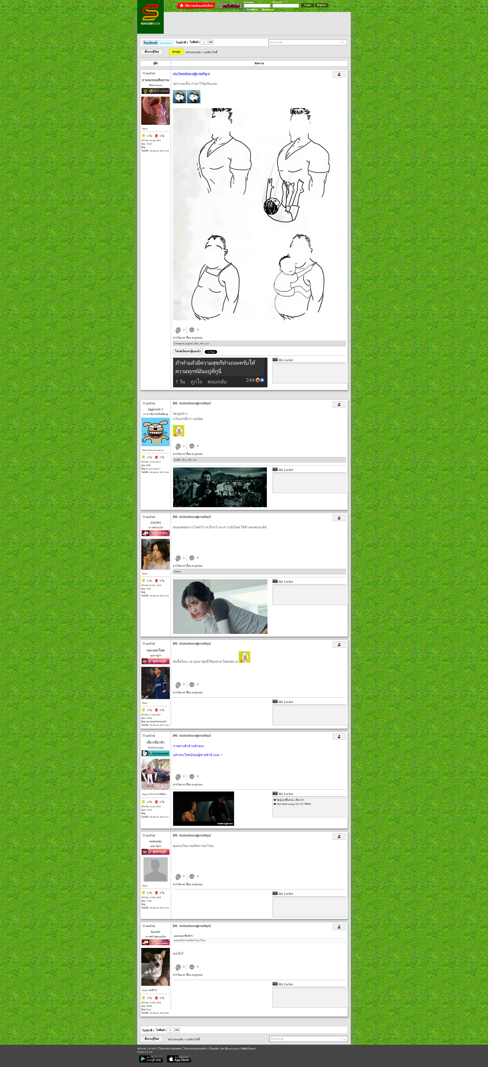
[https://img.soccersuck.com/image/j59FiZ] (220, 386)
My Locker (285, 360)
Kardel (155, 932)
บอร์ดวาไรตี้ (210, 52)
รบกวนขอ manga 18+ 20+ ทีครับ (294, 804)
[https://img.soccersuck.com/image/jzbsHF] (259, 319)
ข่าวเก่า (152, 1048)
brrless (177, 571)
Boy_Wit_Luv (201, 343)
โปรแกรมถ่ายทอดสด (170, 1048)
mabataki (155, 841)
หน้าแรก (141, 1048)
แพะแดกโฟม (156, 650)
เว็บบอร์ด (213, 1048)
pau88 (177, 459)
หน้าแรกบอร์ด (193, 52)
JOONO (155, 523)
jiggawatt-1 (155, 409)
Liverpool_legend (183, 343)
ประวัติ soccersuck (230, 1048)
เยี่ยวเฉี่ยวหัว (156, 742)
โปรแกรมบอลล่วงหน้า (195, 1048)
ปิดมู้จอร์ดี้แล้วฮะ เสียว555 (290, 800)
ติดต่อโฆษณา (249, 1048)
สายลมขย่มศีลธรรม (155, 80)
